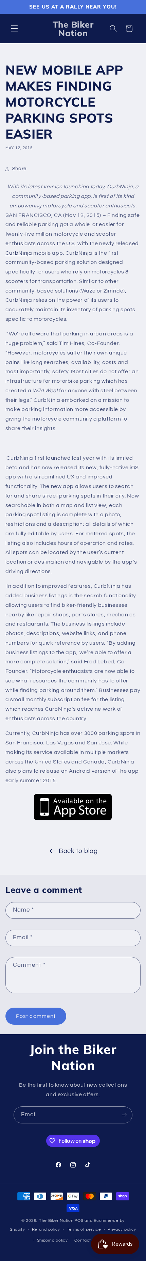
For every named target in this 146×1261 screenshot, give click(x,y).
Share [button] (19, 168)
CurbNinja (19, 253)
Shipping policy (52, 1240)
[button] (14, 28)
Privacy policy (122, 1229)
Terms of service (84, 1229)
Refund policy (46, 1229)
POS (78, 1221)
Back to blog (78, 851)
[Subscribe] (124, 1114)
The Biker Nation (56, 1221)
